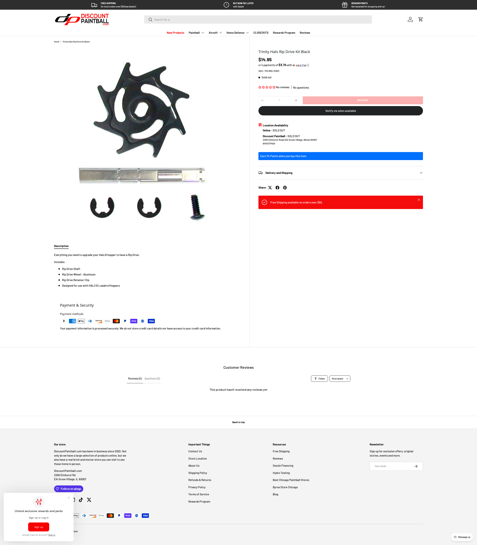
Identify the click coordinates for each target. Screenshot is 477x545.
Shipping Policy (197, 472)
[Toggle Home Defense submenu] (247, 32)
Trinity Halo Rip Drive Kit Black (76, 41)
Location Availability (275, 125)
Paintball (194, 32)
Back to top (238, 422)
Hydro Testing (281, 472)
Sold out (362, 100)
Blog (275, 494)
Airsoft (213, 32)
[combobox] (258, 19)
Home (56, 41)
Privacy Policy (197, 487)
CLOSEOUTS (260, 32)
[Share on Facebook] (277, 187)
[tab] (61, 246)
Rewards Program (284, 32)
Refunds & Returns (199, 480)
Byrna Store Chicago (285, 487)
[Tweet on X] (270, 187)
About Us (193, 465)
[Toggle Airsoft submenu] (220, 32)
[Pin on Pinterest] (285, 187)
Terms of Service (198, 494)
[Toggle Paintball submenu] (202, 32)
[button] (421, 19)
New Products (175, 32)
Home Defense (235, 32)
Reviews (305, 32)
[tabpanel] (147, 270)
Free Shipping (281, 451)
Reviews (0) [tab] (135, 378)
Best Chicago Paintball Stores (291, 480)
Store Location (197, 458)
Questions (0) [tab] (152, 378)
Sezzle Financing (283, 465)
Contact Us (195, 451)
